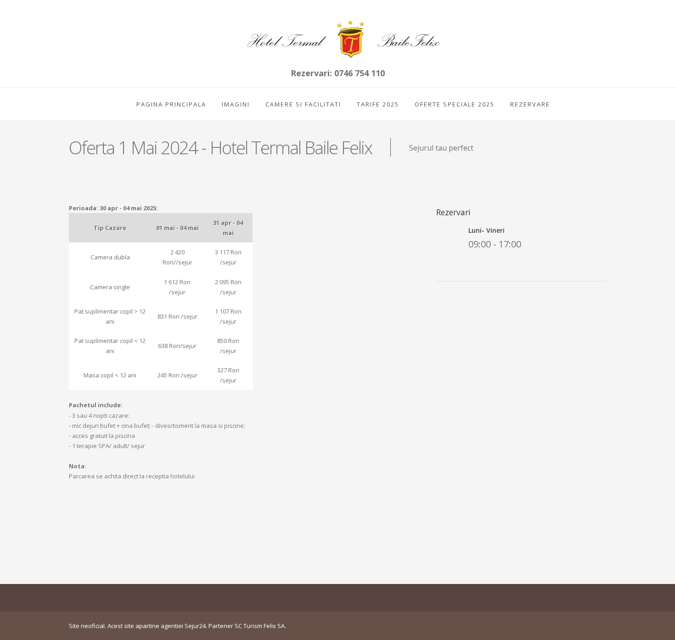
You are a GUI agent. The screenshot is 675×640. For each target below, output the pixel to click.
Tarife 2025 (378, 104)
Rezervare (530, 104)
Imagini (236, 104)
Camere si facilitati (303, 104)
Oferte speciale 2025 (455, 104)
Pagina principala (171, 104)
